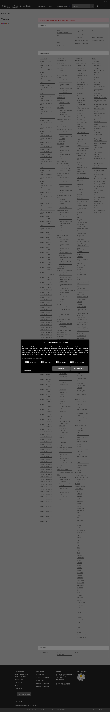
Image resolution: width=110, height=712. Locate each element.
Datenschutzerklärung (28, 358)
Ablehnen (61, 368)
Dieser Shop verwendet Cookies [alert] (55, 342)
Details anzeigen (26, 370)
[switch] (27, 362)
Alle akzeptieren (79, 368)
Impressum (39, 358)
